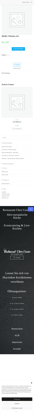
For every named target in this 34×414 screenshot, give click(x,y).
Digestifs (8, 55)
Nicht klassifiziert (5, 183)
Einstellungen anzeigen (17, 408)
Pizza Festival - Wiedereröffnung (9, 149)
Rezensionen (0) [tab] (17, 68)
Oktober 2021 (5, 171)
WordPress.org (5, 197)
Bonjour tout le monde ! (7, 146)
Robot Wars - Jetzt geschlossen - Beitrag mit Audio (13, 158)
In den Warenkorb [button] (17, 128)
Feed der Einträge (5, 194)
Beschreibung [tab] (17, 64)
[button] (31, 383)
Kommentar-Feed (5, 195)
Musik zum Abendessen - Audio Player (10, 152)
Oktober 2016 (5, 174)
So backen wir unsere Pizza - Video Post (10, 155)
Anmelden (4, 192)
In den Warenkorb (18, 48)
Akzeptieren (17, 399)
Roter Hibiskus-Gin (17, 121)
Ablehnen (17, 403)
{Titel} (16, 411)
